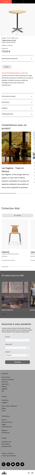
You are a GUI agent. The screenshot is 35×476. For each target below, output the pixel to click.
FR (14, 1)
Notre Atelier (6, 444)
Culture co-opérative (8, 379)
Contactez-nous (6, 441)
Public (3, 410)
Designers (5, 388)
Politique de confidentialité (9, 455)
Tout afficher (17, 215)
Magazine (4, 430)
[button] (29, 473)
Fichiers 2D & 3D (7, 426)
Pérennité (5, 382)
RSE (3, 391)
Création (4, 386)
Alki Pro (4, 420)
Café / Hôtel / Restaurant (9, 406)
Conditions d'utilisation (8, 453)
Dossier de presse (7, 422)
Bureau (4, 408)
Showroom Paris (6, 446)
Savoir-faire (5, 384)
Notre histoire (6, 377)
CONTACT (7, 66)
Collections (5, 400)
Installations (5, 432)
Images (4, 424)
